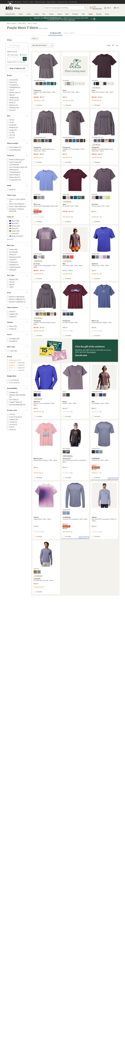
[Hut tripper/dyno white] (52, 314)
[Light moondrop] (42, 257)
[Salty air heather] (112, 83)
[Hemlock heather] (79, 83)
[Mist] (68, 197)
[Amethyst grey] (100, 451)
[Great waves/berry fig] (102, 140)
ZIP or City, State (12, 55)
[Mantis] (108, 197)
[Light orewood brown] (97, 394)
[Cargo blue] (97, 451)
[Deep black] (93, 257)
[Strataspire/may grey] (37, 83)
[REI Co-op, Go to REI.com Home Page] (9, 7)
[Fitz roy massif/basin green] (70, 140)
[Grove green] (35, 572)
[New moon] (39, 572)
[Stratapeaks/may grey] (46, 140)
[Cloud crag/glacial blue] (48, 83)
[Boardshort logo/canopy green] (41, 83)
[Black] (108, 83)
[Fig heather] (72, 83)
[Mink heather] (64, 451)
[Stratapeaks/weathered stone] (39, 140)
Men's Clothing (11, 23)
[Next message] (91, 19)
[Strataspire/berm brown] (110, 140)
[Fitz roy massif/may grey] (77, 140)
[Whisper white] (100, 257)
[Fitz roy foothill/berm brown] (48, 314)
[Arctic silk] (104, 197)
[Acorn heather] (83, 83)
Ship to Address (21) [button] (17, 68)
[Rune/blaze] (93, 197)
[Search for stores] (25, 59)
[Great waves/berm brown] (55, 314)
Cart (117, 8)
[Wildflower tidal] (79, 197)
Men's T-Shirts (32, 23)
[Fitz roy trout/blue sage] (99, 140)
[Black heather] (97, 83)
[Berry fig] (64, 314)
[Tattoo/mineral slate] (68, 257)
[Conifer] (82, 197)
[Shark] (64, 394)
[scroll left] (34, 84)
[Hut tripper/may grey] (95, 140)
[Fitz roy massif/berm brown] (85, 140)
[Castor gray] (97, 257)
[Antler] (104, 257)
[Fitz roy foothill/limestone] (41, 314)
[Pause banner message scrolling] (94, 19)
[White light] (39, 257)
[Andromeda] (71, 197)
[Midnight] (64, 197)
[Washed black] (68, 394)
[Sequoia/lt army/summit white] (64, 257)
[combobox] (66, 8)
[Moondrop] (100, 197)
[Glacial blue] (68, 314)
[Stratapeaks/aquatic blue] (42, 140)
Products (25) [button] (55, 33)
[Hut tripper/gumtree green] (44, 314)
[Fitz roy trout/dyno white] (106, 140)
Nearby (24, 55)
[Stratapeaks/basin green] (35, 140)
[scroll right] (57, 84)
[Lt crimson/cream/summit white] (71, 257)
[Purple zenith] (42, 197)
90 (117, 45)
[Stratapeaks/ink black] (50, 140)
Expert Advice (69, 33)
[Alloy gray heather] (39, 197)
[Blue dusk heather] (75, 83)
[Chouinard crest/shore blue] (44, 83)
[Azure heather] (93, 83)
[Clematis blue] (108, 257)
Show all (10, 239)
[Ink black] (71, 314)
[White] (101, 83)
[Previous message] (30, 19)
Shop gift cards (81, 355)
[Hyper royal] (100, 394)
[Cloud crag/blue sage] (55, 83)
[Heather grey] (68, 83)
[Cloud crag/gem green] (52, 83)
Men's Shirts (22, 23)
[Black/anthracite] (93, 394)
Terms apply (91, 352)
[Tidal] (75, 197)
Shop (17, 8)
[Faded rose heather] (64, 83)
